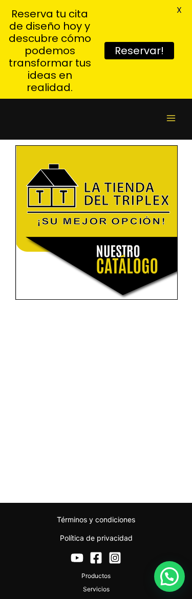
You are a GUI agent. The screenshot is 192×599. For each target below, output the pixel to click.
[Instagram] (115, 557)
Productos (96, 576)
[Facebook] (96, 557)
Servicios (96, 589)
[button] (169, 576)
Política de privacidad (96, 538)
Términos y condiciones (96, 519)
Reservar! (139, 50)
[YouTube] (77, 557)
